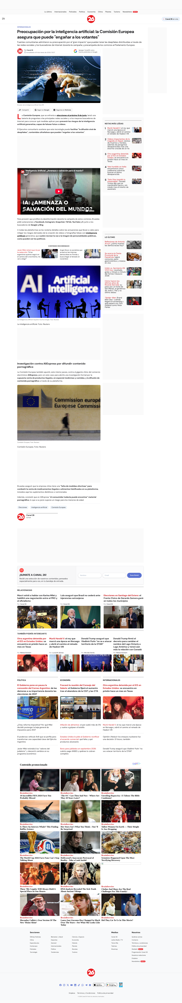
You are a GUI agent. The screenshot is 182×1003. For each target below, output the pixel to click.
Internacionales (24, 27)
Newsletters (138, 961)
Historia (74, 943)
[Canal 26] (91, 973)
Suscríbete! (134, 575)
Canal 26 (30, 50)
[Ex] (68, 985)
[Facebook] (60, 985)
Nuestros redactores (139, 955)
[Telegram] (86, 985)
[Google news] (90, 985)
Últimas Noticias (35, 937)
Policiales (33, 949)
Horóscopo (33, 946)
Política (21, 680)
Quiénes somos (137, 937)
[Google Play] (111, 985)
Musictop (114, 949)
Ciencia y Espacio (78, 937)
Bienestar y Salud (57, 937)
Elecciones (23, 507)
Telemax (114, 946)
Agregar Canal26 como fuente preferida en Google (88, 51)
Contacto (135, 940)
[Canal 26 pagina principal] (91, 22)
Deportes (54, 940)
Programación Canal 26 (140, 952)
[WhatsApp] (83, 985)
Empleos (135, 958)
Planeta (74, 946)
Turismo (74, 952)
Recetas (75, 949)
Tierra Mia (114, 943)
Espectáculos (34, 943)
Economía (65, 680)
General (53, 943)
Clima (32, 940)
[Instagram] (64, 985)
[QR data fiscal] (121, 986)
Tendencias (55, 952)
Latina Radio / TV (117, 940)
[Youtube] (71, 985)
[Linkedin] (75, 985)
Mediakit (137, 949)
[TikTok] (79, 985)
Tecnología (33, 952)
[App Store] (98, 985)
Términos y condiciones (140, 943)
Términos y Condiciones (86, 993)
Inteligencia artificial (39, 507)
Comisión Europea (59, 507)
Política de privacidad (139, 946)
